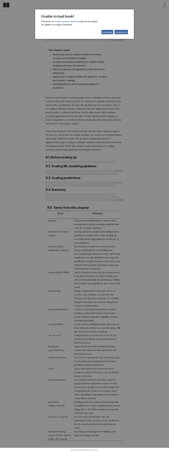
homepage (107, 32)
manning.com (121, 32)
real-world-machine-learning (64, 21)
